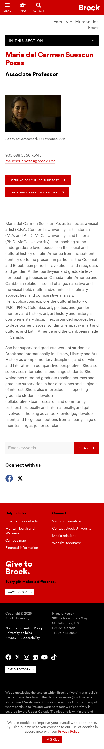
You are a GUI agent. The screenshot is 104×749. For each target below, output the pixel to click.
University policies (18, 633)
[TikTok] (53, 657)
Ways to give (18, 592)
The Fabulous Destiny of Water (34, 192)
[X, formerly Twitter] (20, 478)
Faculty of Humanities (76, 22)
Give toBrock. (18, 567)
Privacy (10, 638)
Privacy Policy (68, 731)
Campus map (15, 540)
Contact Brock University (71, 528)
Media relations (64, 535)
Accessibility (30, 638)
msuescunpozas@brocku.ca (30, 161)
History (93, 27)
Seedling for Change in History (34, 180)
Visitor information (66, 521)
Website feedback (66, 543)
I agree (52, 739)
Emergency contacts (21, 521)
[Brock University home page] (89, 7)
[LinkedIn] (35, 657)
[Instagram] (26, 657)
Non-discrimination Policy (24, 628)
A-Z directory (19, 669)
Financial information (21, 547)
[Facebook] (9, 478)
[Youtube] (44, 657)
